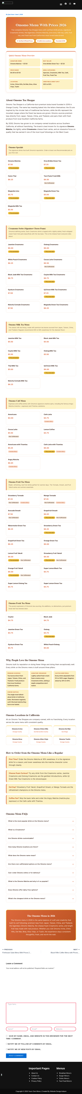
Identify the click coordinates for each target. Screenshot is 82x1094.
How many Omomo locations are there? (23, 847)
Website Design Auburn (58, 1091)
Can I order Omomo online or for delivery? (24, 873)
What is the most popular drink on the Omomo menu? (28, 821)
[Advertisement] (41, 987)
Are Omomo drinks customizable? (21, 838)
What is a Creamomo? (16, 830)
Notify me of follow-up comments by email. (30, 1044)
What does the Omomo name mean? (22, 855)
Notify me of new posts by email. (24, 1049)
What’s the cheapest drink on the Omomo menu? (26, 898)
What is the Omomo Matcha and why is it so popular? (28, 881)
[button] (61, 4)
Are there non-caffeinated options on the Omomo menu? (30, 864)
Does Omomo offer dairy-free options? (23, 890)
